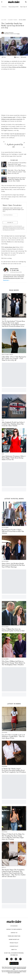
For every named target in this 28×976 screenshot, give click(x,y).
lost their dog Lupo (19, 133)
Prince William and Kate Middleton (17, 67)
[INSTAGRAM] (12, 270)
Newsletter (24, 57)
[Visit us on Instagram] (11, 959)
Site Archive (14, 925)
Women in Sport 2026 (13, 6)
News (18, 33)
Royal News (22, 19)
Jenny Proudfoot (9, 32)
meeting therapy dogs (10, 247)
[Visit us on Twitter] (7, 959)
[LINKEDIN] (14, 270)
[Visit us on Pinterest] (20, 959)
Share (5, 57)
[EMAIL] (18, 270)
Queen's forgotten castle (9, 117)
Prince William (5, 128)
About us (14, 949)
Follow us (17, 57)
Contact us (14, 932)
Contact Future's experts (14, 929)
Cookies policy (14, 946)
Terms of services (17, 226)
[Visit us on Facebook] (16, 959)
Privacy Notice (18, 227)
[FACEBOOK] (10, 270)
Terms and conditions (14, 936)
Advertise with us (14, 939)
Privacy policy (14, 942)
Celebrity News (12, 19)
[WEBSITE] (16, 270)
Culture (3, 19)
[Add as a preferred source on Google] (14, 963)
